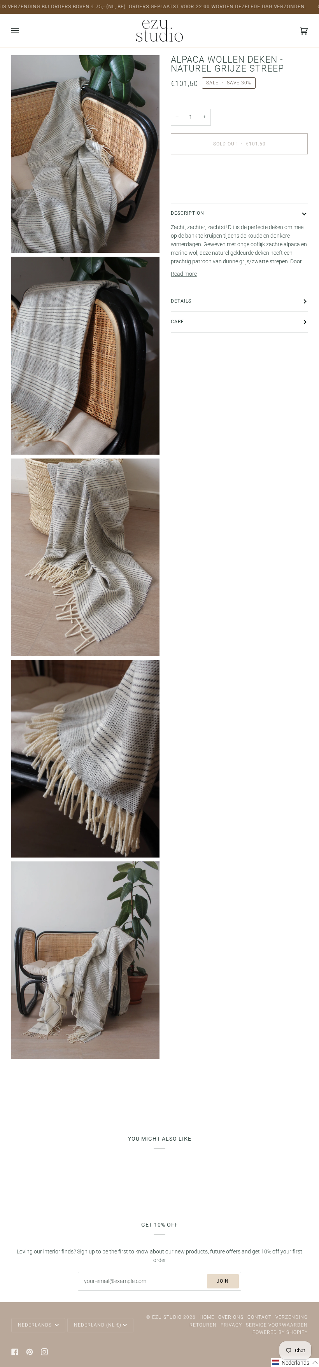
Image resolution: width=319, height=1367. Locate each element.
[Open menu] (23, 30)
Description (187, 213)
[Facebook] (14, 1351)
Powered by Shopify (280, 1332)
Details (181, 301)
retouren (203, 1325)
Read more (184, 274)
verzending (291, 1317)
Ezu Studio (167, 1317)
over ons (231, 1317)
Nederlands (35, 1325)
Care (177, 321)
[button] (295, 1362)
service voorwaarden (277, 1325)
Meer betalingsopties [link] (196, 190)
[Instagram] (44, 1351)
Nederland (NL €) (97, 1325)
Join (223, 1281)
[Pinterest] (29, 1351)
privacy (231, 1325)
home (207, 1317)
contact (259, 1317)
